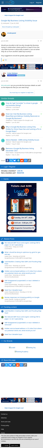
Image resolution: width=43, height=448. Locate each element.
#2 (41, 81)
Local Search (16, 107)
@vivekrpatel (5, 85)
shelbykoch (9, 120)
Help (2, 429)
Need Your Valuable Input (13, 290)
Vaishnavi (9, 107)
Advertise (4, 418)
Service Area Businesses (12, 277)
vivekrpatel (6, 23)
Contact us (4, 414)
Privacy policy (5, 425)
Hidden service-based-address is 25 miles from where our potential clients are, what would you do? (23, 272)
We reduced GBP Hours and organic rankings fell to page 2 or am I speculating (22, 244)
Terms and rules (5, 422)
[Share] (38, 41)
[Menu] (2, 2)
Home (3, 433)
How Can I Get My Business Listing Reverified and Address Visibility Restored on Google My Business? (23, 116)
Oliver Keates (10, 152)
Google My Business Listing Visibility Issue (19, 20)
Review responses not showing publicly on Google (22, 297)
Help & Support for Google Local (23, 120)
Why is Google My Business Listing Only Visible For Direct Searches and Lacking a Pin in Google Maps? (23, 129)
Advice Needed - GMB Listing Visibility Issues (22, 140)
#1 (41, 41)
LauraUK (8, 133)
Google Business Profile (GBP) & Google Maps (28, 152)
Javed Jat (8, 142)
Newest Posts (9, 239)
